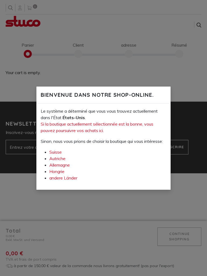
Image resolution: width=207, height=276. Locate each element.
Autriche (57, 158)
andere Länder (63, 178)
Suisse (55, 152)
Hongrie (56, 171)
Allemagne (59, 165)
